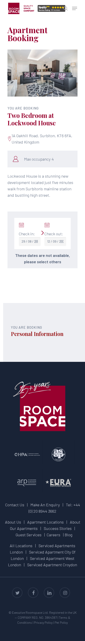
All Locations (21, 545)
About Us (13, 521)
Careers (53, 534)
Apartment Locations (45, 521)
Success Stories (58, 528)
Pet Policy (61, 622)
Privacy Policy (43, 622)
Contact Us (14, 504)
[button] (74, 8)
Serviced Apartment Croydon (52, 564)
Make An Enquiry (45, 504)
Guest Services (28, 534)
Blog (68, 534)
